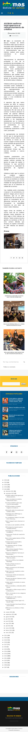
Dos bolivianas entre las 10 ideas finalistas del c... (13, 546)
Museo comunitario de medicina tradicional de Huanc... (13, 499)
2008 (5, 665)
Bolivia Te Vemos (18, 728)
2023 (5, 487)
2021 (5, 635)
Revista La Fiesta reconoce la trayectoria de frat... (13, 564)
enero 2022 (9, 632)
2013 (5, 653)
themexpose (17, 730)
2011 (5, 658)
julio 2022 (8, 619)
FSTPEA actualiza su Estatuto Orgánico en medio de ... (13, 507)
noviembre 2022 (10, 493)
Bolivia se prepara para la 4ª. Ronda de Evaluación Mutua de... (14, 324)
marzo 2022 (9, 628)
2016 (5, 646)
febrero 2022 (9, 630)
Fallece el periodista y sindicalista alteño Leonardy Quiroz (15, 432)
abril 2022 (8, 625)
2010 (5, 660)
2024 (5, 484)
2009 (5, 662)
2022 (5, 489)
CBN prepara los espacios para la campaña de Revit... (14, 527)
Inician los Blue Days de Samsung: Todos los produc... (14, 557)
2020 (5, 637)
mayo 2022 (9, 623)
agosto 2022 (9, 616)
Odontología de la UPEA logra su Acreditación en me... (13, 514)
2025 (5, 482)
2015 (5, 649)
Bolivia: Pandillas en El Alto (17, 407)
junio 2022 (8, 621)
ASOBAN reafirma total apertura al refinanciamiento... (14, 496)
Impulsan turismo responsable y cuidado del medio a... (13, 542)
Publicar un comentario (9, 367)
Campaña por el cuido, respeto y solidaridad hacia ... (13, 597)
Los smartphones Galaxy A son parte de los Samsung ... (14, 518)
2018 (5, 642)
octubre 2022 (9, 612)
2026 (5, 480)
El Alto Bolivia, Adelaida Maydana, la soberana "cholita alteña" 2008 (16, 400)
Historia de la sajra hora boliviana (16, 415)
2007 (5, 667)
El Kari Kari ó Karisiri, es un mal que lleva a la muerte (17, 423)
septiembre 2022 (10, 614)
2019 (5, 640)
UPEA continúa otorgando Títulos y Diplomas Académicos (14, 549)
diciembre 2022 (10, 491)
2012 (5, 656)
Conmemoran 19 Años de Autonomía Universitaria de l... (14, 575)
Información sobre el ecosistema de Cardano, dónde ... (14, 510)
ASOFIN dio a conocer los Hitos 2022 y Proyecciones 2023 (14, 296)
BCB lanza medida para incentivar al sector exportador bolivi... (14, 353)
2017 (5, 644)
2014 (5, 651)
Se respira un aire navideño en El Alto (14, 524)
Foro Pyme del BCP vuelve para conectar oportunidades (13, 503)
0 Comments (14, 36)
